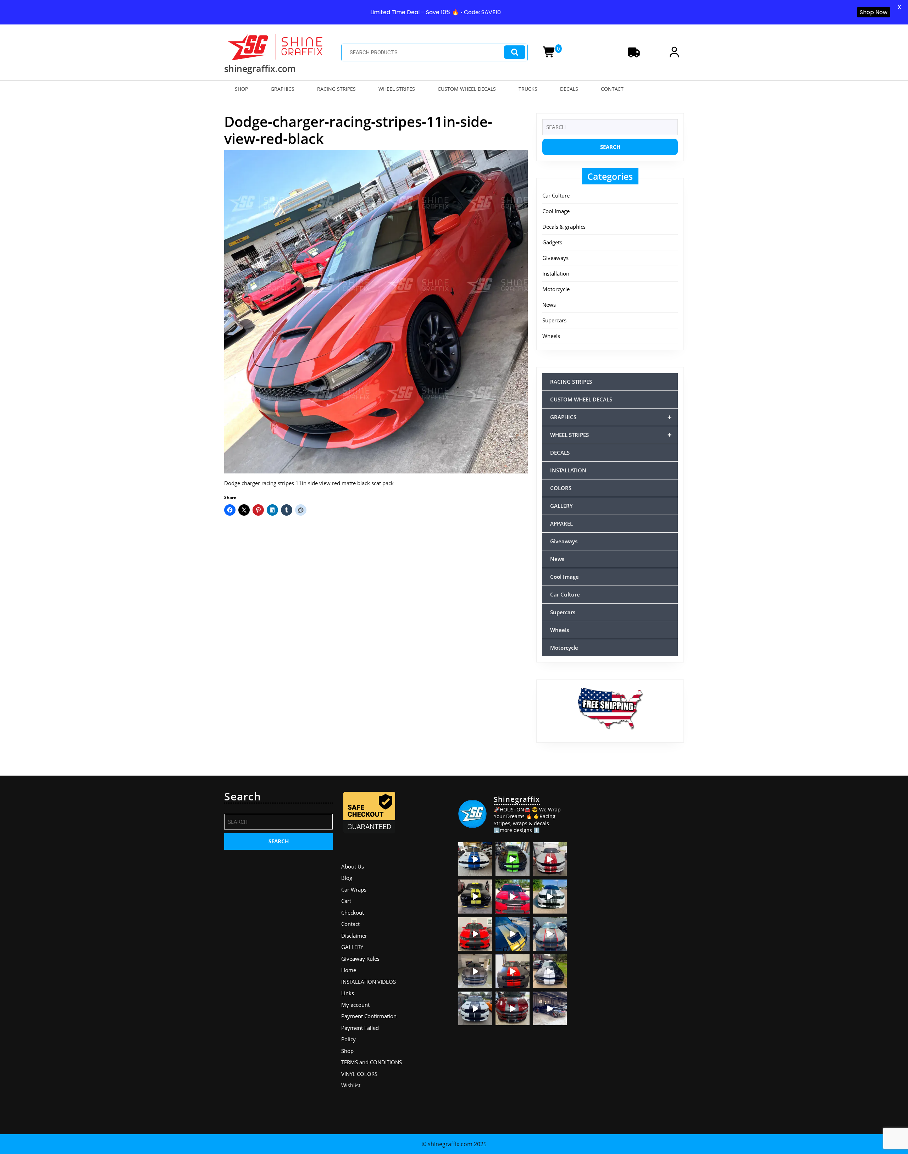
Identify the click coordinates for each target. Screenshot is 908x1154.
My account (355, 1004)
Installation (555, 273)
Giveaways (555, 257)
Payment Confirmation (369, 1016)
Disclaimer (354, 935)
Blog (346, 877)
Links (347, 993)
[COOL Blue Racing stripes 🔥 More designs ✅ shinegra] (475, 859)
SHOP (241, 88)
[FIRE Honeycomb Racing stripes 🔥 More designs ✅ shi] (550, 859)
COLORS (560, 488)
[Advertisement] (629, 834)
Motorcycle (556, 289)
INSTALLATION (568, 470)
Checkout (352, 912)
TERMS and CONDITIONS (371, 1062)
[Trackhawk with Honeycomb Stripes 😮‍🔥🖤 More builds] (550, 896)
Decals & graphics (564, 226)
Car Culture (556, 195)
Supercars (554, 320)
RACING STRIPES (336, 88)
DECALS (569, 88)
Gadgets (552, 242)
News (549, 304)
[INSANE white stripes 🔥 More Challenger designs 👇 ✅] (550, 971)
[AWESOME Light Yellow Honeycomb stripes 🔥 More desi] (475, 896)
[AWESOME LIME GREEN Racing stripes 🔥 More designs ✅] (512, 859)
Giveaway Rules (360, 958)
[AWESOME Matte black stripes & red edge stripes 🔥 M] (550, 934)
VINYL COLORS (359, 1073)
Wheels (551, 335)
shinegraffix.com (260, 68)
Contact (350, 923)
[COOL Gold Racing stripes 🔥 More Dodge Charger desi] (512, 934)
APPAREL (561, 523)
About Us (352, 866)
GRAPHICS (282, 88)
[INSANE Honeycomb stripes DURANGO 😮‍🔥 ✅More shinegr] (512, 896)
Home (348, 969)
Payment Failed (360, 1027)
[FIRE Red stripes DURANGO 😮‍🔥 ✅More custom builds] (512, 971)
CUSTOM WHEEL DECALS (467, 88)
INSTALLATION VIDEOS (368, 981)
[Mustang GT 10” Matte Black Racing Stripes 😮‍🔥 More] (475, 971)
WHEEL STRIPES (396, 88)
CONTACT (612, 88)
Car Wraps (353, 889)
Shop (347, 1050)
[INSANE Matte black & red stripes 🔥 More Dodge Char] (512, 1008)
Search (514, 52)
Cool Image (556, 211)
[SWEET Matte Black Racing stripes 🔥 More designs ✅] (475, 934)
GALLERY (561, 505)
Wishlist (350, 1085)
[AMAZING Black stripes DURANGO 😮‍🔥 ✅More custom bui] (475, 1008)
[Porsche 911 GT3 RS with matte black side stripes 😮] (550, 1008)
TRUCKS (528, 88)
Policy (348, 1039)
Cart (346, 900)
